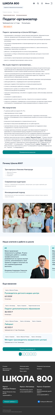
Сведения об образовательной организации (13, 7)
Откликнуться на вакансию (27, 152)
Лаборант (9, 324)
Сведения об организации (43, 366)
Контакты (39, 368)
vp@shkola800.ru (7, 395)
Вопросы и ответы (24, 368)
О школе (5, 366)
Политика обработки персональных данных (12, 411)
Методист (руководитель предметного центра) (26, 340)
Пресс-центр (23, 371)
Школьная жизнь (24, 366)
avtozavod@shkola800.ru (26, 391)
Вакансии (16, 12)
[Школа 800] (11, 3)
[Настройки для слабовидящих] (34, 3)
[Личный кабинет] (42, 3)
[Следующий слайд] (51, 217)
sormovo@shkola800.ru (43, 394)
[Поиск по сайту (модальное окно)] (38, 3)
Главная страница (7, 12)
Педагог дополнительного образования (22, 308)
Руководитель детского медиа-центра (22, 293)
